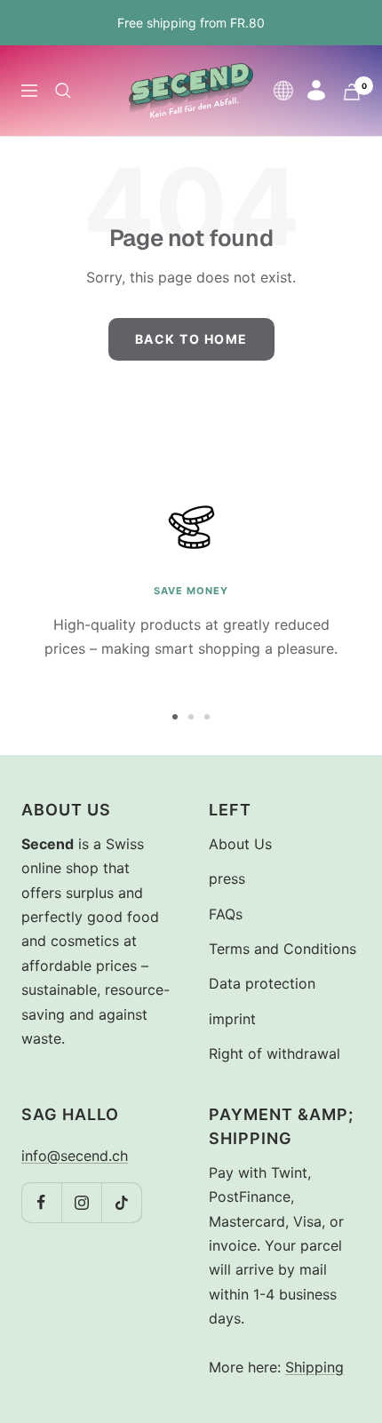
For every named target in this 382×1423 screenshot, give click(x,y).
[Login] (316, 90)
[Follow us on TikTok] (121, 1202)
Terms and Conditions (282, 949)
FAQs (226, 914)
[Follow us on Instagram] (81, 1202)
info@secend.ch (74, 1156)
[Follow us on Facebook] (41, 1202)
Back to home (191, 338)
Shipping (314, 1367)
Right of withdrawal (274, 1053)
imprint (232, 1019)
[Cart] (352, 91)
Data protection (262, 983)
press (227, 878)
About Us (240, 844)
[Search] (63, 91)
